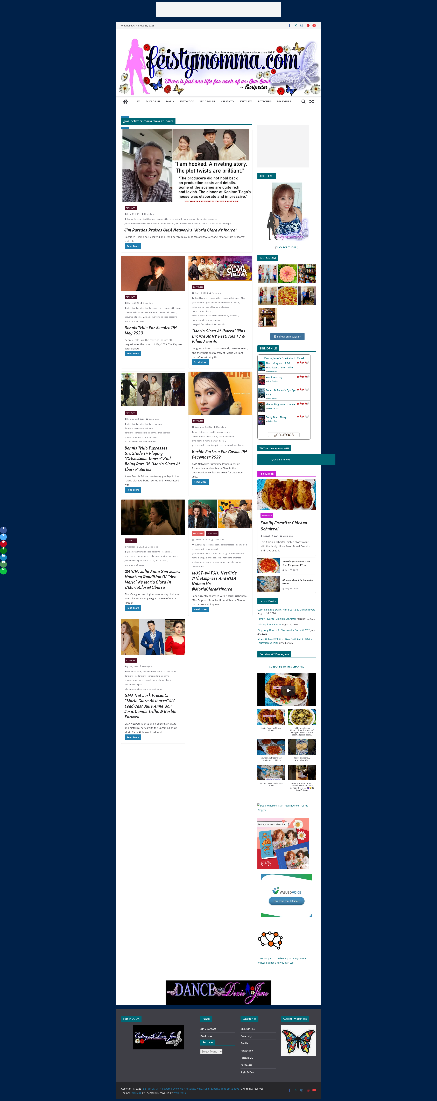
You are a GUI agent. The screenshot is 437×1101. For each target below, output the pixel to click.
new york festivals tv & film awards (208, 324)
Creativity (227, 101)
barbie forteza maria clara (204, 436)
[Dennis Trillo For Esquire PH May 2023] (153, 273)
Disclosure (153, 101)
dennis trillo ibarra (172, 308)
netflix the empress (232, 557)
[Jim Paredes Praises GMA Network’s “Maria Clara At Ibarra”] (186, 165)
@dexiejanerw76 (280, 459)
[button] (271, 722)
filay (243, 298)
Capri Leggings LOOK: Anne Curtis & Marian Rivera (286, 609)
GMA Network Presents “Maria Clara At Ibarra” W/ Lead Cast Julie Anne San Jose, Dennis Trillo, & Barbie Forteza (150, 706)
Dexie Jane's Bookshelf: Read (284, 358)
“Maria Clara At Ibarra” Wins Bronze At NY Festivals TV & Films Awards (218, 336)
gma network (198, 302)
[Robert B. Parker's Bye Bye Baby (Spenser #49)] (261, 390)
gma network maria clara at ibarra (186, 219)
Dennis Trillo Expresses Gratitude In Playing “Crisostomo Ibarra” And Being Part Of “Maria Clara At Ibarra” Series (152, 458)
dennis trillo (162, 219)
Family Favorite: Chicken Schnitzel (283, 526)
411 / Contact (208, 1028)
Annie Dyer (272, 371)
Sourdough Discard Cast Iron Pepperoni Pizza (296, 563)
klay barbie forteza (220, 306)
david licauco (149, 219)
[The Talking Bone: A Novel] (261, 404)
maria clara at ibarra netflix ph (216, 223)
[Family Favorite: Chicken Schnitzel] (286, 494)
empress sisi (198, 549)
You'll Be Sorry (274, 377)
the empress (198, 566)
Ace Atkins (272, 398)
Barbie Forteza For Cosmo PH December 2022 (219, 454)
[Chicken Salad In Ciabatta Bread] (268, 584)
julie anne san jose (169, 223)
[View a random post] (312, 101)
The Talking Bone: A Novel (280, 404)
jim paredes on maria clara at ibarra (142, 223)
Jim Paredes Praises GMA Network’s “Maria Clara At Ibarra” (181, 230)
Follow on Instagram (288, 336)
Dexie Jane (149, 214)
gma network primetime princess (207, 445)
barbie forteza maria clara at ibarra (159, 671)
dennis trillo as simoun (151, 424)
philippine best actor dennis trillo (140, 441)
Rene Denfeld (273, 408)
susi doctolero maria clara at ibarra (208, 562)
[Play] (288, 690)
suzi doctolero (234, 562)
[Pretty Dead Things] (261, 417)
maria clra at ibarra (234, 445)
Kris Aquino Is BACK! (269, 624)
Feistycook (187, 101)
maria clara (161, 560)
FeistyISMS (245, 101)
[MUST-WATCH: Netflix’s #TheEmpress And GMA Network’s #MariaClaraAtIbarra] (220, 514)
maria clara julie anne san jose (206, 320)
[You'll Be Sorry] (261, 377)
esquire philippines (134, 316)
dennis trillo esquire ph (151, 308)
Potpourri (265, 101)
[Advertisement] (218, 9)
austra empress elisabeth (207, 544)
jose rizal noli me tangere (137, 556)
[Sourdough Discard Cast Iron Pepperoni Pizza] (268, 566)
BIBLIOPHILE (284, 101)
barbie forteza (134, 219)
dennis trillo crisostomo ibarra (139, 428)
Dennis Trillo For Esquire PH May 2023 (151, 330)
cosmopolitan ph (226, 436)
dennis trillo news (167, 312)
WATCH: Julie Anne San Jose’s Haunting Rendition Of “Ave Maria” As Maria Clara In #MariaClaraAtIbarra (152, 579)
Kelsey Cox (272, 421)
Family (170, 101)
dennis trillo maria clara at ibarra (141, 312)
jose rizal (166, 551)
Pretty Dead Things (276, 417)
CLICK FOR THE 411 (287, 247)
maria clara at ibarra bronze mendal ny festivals (214, 315)
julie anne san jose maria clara (139, 560)
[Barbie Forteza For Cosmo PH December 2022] (220, 393)
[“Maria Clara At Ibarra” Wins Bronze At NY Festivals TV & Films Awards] (220, 268)
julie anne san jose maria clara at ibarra (143, 689)
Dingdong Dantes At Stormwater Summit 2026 (283, 630)
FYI (138, 101)
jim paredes (210, 219)
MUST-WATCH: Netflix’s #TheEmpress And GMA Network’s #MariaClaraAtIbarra (214, 581)
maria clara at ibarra (190, 223)
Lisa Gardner (273, 381)
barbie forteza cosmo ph (221, 432)
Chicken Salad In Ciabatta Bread (297, 581)
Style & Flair (207, 101)
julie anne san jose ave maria (164, 556)
